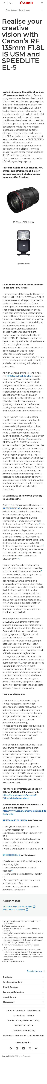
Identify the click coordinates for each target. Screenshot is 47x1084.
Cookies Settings (36, 1035)
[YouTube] (36, 1048)
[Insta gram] (17, 1048)
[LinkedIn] (23, 1048)
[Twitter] (30, 1048)
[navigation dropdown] (42, 3)
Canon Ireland (22, 1043)
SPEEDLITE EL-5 (11, 508)
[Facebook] (11, 1048)
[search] (10, 3)
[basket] (4, 3)
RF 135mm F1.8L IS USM (19, 376)
